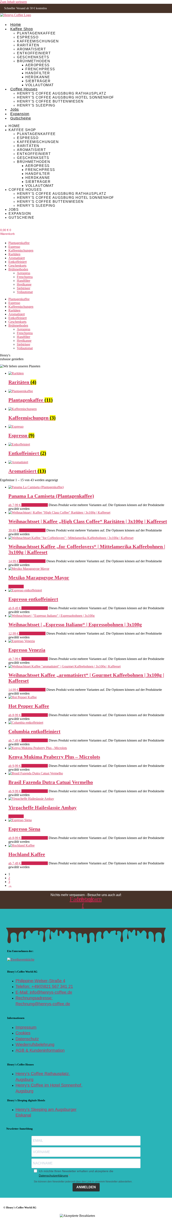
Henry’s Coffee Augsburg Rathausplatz (61, 93)
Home (15, 24)
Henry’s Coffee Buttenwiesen (50, 101)
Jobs (14, 109)
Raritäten (28, 45)
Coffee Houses (23, 89)
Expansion (19, 114)
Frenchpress (40, 69)
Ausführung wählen (34, 505)
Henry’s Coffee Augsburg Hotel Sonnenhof (65, 97)
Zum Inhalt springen (13, 2)
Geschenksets (33, 57)
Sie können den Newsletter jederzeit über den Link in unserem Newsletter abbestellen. (83, 1181)
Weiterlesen (16, 586)
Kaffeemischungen (38, 41)
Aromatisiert (31, 49)
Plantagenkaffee (36, 33)
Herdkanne (37, 77)
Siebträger (38, 81)
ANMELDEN (86, 1187)
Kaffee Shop (21, 29)
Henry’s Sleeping (36, 105)
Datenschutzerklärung (53, 1175)
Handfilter (37, 73)
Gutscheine (20, 118)
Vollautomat (39, 85)
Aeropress (37, 65)
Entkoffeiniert (34, 53)
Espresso (27, 37)
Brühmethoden (33, 61)
